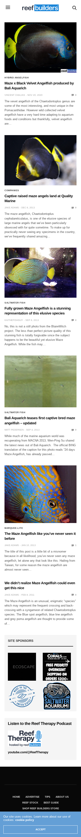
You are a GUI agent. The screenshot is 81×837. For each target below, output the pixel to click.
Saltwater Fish (14, 303)
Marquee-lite (13, 528)
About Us (62, 796)
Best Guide (51, 802)
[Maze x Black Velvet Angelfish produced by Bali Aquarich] (40, 47)
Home (16, 796)
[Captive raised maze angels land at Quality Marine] (40, 160)
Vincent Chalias (14, 95)
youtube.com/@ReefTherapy (28, 752)
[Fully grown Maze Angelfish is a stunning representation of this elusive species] (40, 273)
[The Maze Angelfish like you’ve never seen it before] (40, 494)
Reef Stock (30, 802)
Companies (11, 190)
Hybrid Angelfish (16, 78)
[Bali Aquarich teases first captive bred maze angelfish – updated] (40, 381)
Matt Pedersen (14, 430)
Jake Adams (11, 207)
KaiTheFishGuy (13, 320)
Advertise (32, 796)
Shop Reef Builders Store (40, 808)
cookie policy (24, 820)
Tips (47, 796)
